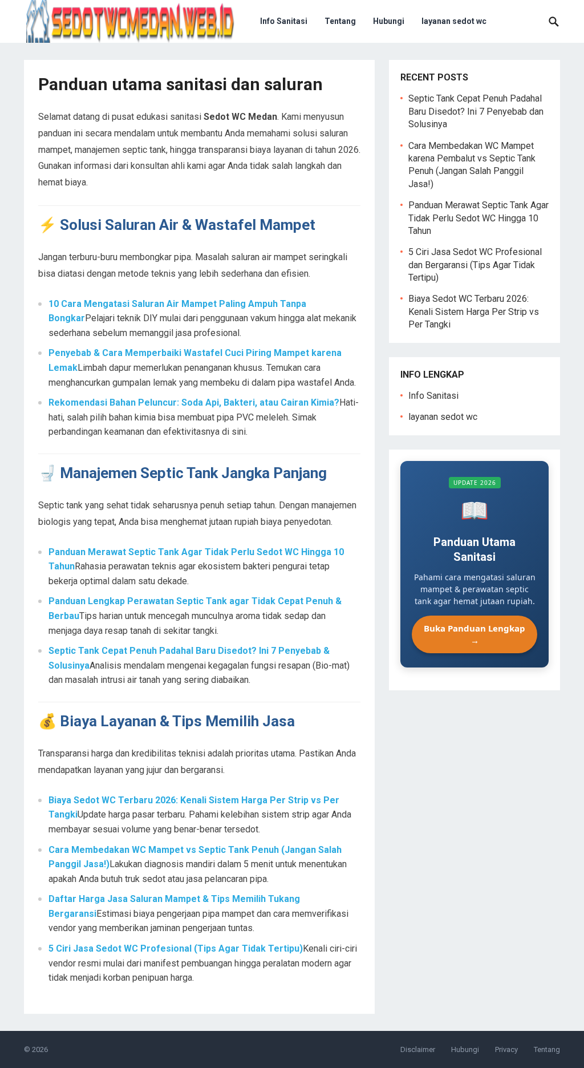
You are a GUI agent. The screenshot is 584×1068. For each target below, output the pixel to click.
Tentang (340, 21)
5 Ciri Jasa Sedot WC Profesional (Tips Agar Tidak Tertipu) (175, 948)
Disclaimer (417, 1049)
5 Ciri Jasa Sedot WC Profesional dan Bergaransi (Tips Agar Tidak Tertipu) (475, 264)
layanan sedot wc (453, 21)
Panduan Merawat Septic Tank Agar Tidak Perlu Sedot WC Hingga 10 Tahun (478, 218)
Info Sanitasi (283, 21)
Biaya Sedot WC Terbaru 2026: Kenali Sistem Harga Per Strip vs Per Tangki (473, 311)
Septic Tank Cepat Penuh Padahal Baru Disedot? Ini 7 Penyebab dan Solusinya (476, 111)
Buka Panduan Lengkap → (474, 634)
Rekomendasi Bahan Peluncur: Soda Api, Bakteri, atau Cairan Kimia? (193, 402)
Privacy (506, 1049)
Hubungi (388, 21)
